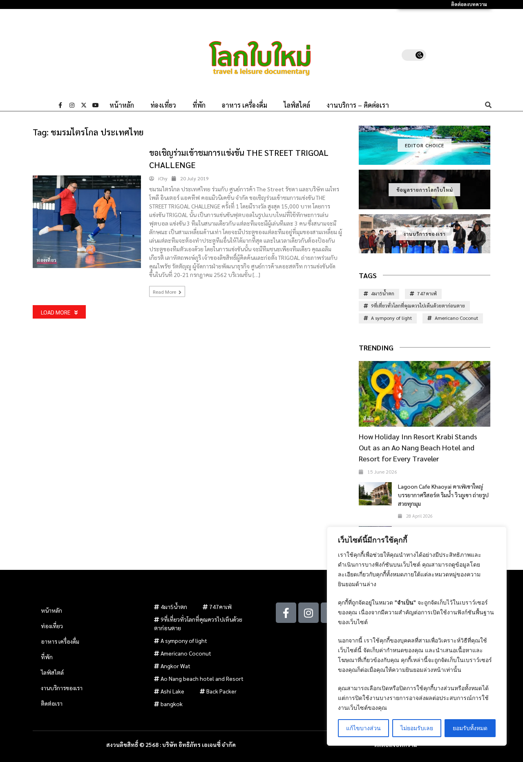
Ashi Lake (172, 691)
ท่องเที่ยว (163, 105)
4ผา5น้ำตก (382, 293)
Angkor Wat (175, 665)
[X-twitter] (83, 105)
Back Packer (221, 691)
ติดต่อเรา (52, 703)
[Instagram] (72, 105)
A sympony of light (391, 318)
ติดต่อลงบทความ (469, 4)
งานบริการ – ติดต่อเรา (357, 105)
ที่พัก (199, 105)
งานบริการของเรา (424, 233)
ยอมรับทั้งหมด (470, 727)
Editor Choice (424, 145)
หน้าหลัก (122, 105)
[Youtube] (95, 105)
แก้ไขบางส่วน (363, 727)
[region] (417, 636)
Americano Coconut (456, 318)
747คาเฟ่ (427, 293)
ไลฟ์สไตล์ (297, 105)
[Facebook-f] (60, 105)
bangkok (172, 703)
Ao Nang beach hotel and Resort (202, 678)
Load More (55, 312)
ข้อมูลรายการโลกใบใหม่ (424, 189)
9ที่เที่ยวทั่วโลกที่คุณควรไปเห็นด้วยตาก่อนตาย (418, 305)
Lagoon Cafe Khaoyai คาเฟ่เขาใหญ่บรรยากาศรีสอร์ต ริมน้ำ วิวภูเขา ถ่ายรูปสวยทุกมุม (443, 495)
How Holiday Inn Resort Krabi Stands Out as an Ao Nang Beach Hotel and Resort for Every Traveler (418, 447)
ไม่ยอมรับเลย (416, 727)
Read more (165, 291)
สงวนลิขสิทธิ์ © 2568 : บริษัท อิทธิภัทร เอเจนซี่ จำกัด (171, 744)
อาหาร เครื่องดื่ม (244, 105)
